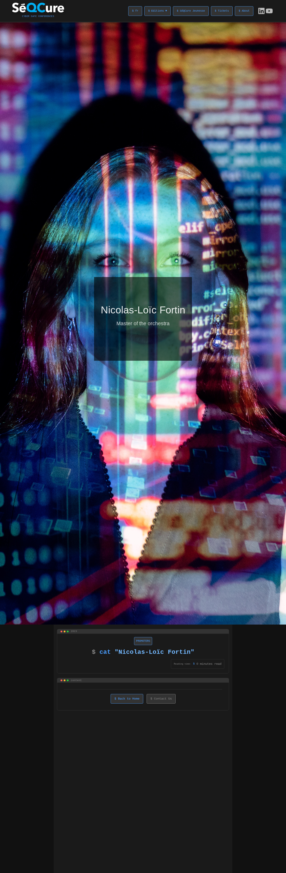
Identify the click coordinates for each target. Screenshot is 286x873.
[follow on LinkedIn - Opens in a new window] (261, 11)
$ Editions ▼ (157, 11)
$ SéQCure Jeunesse (191, 11)
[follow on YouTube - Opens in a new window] (269, 11)
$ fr (135, 11)
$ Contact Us (161, 698)
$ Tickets (222, 11)
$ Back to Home (126, 698)
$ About (244, 11)
